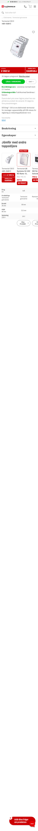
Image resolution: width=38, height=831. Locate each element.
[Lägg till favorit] (33, 32)
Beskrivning (9, 128)
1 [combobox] (30, 82)
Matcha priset (24, 76)
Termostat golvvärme (20, 18)
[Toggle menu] (34, 6)
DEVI (4, 120)
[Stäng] (10, 818)
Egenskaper (9, 135)
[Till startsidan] (8, 6)
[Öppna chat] (32, 824)
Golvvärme (7, 18)
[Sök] (3, 13)
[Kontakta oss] (25, 6)
